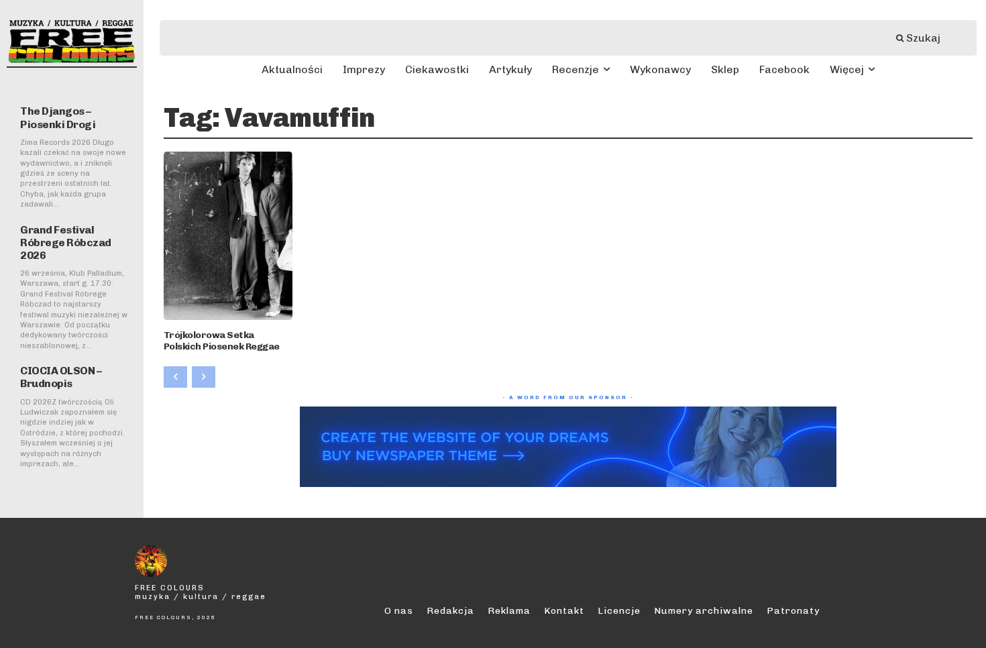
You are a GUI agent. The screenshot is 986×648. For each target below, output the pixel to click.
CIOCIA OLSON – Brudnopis (60, 377)
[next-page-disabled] (203, 377)
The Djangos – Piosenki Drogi (57, 117)
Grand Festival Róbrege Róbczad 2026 (65, 242)
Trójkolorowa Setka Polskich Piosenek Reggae (222, 340)
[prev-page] (175, 377)
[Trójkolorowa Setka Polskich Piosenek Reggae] (228, 236)
